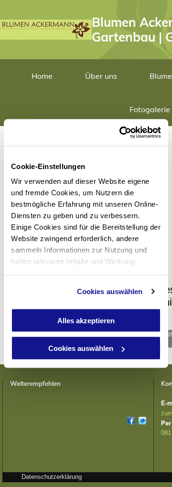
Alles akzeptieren (86, 320)
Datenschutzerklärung (52, 476)
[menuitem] (42, 76)
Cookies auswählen (110, 291)
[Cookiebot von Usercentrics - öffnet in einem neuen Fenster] (121, 133)
